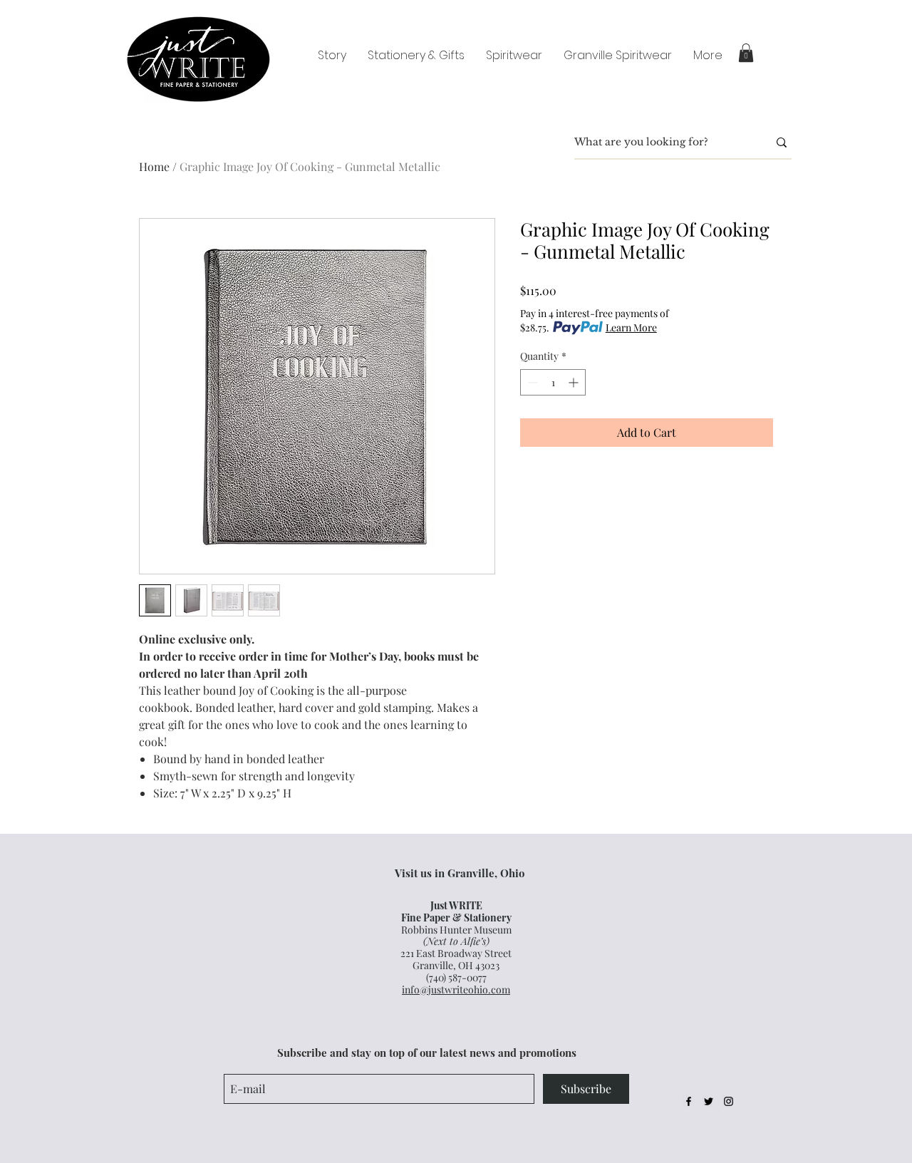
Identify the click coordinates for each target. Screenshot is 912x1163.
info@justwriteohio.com (456, 989)
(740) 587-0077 (456, 977)
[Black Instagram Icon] (728, 1101)
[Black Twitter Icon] (709, 1101)
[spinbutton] (553, 382)
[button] (746, 52)
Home (154, 166)
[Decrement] (531, 382)
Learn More (631, 327)
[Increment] (575, 382)
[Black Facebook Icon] (689, 1101)
